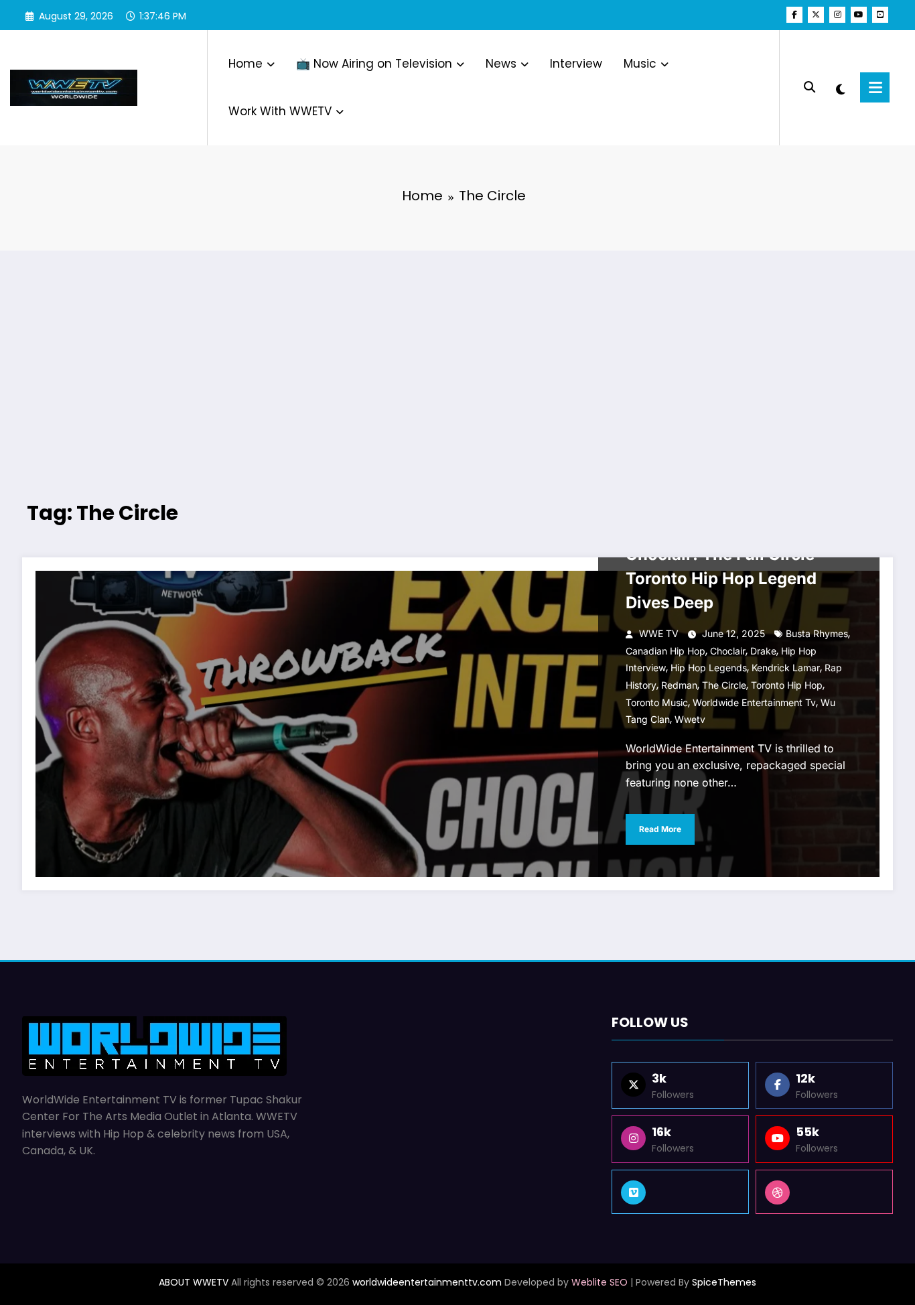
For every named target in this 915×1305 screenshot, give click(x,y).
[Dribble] (824, 1192)
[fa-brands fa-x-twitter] (816, 15)
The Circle (724, 685)
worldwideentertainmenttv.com (427, 1282)
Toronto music (657, 702)
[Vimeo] (680, 1192)
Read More (660, 829)
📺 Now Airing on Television (374, 64)
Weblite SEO (599, 1282)
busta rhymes (817, 633)
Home (245, 64)
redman (679, 685)
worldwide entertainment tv (754, 702)
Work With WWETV (280, 111)
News (501, 64)
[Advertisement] (457, 358)
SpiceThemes (724, 1282)
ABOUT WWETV (193, 1282)
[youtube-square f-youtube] (880, 15)
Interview (576, 64)
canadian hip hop (665, 651)
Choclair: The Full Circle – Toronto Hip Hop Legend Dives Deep (726, 578)
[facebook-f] (794, 15)
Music (640, 64)
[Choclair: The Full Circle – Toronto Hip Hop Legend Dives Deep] (457, 724)
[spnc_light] (840, 87)
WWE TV (659, 633)
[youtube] (859, 15)
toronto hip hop (787, 685)
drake (763, 651)
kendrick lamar (786, 667)
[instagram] (837, 15)
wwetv (690, 719)
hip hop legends (709, 667)
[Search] (809, 87)
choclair (728, 651)
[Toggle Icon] (875, 87)
